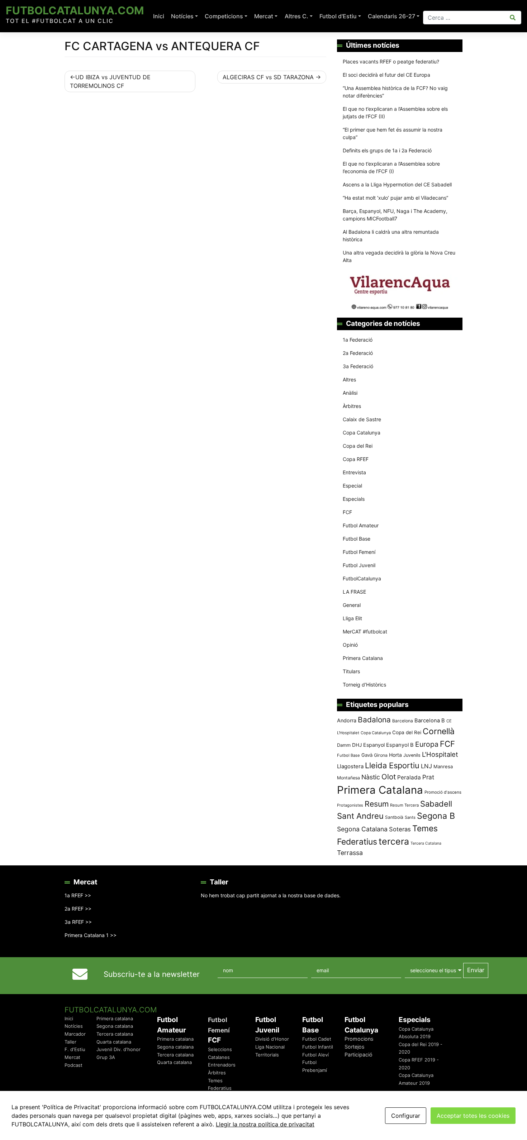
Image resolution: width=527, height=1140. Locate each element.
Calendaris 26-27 (391, 16)
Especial (352, 486)
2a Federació (358, 353)
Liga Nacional (270, 1047)
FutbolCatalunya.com (75, 10)
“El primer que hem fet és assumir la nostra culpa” (392, 133)
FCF (347, 512)
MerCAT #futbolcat (365, 631)
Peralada (409, 777)
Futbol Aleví (315, 1055)
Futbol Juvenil (359, 565)
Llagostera (350, 766)
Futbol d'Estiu (338, 16)
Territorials (267, 1055)
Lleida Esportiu (392, 765)
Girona (381, 755)
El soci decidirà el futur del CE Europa (386, 75)
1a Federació (357, 340)
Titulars (351, 671)
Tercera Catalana (425, 843)
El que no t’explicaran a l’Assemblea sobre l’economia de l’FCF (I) (391, 167)
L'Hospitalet (440, 754)
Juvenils (412, 755)
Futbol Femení (359, 552)
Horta (395, 755)
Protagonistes (350, 805)
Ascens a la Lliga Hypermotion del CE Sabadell (397, 184)
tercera (394, 841)
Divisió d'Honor (272, 1039)
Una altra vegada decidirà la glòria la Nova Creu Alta (399, 256)
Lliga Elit (352, 618)
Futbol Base (356, 539)
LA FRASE (354, 592)
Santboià (394, 817)
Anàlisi (350, 393)
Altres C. (296, 16)
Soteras (400, 829)
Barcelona (402, 720)
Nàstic (370, 777)
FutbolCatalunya (362, 578)
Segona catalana (114, 1026)
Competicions (224, 16)
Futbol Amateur (361, 525)
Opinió (350, 645)
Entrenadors (222, 1065)
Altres (349, 379)
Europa (426, 744)
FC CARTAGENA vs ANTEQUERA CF (162, 46)
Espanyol (374, 745)
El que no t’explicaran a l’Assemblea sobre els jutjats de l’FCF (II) (395, 112)
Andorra (346, 720)
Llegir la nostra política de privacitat (265, 1124)
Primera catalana (114, 1018)
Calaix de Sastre (362, 419)
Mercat (263, 16)
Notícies (182, 16)
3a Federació (358, 366)
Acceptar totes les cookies (473, 1115)
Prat (428, 777)
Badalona (374, 719)
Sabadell (436, 803)
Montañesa (348, 777)
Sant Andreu (360, 816)
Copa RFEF (356, 459)
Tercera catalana (114, 1034)
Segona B (436, 816)
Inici (158, 16)
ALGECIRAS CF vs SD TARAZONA (268, 77)
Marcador (75, 1034)
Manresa (443, 766)
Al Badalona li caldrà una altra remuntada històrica (391, 235)
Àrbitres (352, 406)
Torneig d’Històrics (364, 684)
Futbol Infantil (317, 1047)
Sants (410, 817)
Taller (70, 1042)
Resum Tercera (404, 805)
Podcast (73, 1065)
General (352, 605)
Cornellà (439, 731)
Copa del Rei (357, 446)
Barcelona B (429, 720)
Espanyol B (400, 745)
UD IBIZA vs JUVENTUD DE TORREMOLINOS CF (110, 81)
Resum (377, 803)
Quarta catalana (113, 1042)
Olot (388, 776)
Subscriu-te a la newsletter (152, 974)
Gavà (366, 755)
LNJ (426, 766)
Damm (344, 745)
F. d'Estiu (75, 1049)
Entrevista (354, 472)
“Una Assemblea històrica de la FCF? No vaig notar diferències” (395, 92)
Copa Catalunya (361, 432)
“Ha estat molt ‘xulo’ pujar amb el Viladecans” (395, 198)
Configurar (405, 1115)
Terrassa (350, 852)
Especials (354, 499)
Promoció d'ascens (442, 792)
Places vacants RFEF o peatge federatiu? (391, 61)
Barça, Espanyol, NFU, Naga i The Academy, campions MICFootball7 (395, 215)
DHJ (357, 745)
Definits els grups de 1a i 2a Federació (387, 150)
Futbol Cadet (316, 1039)
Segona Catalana (362, 829)
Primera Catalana (363, 658)
